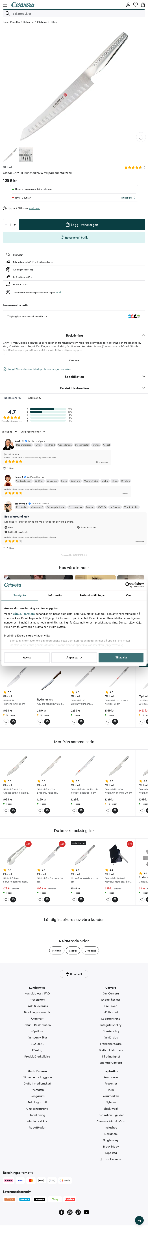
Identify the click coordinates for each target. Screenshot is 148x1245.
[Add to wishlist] (141, 137)
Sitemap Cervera (111, 1062)
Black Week (110, 1108)
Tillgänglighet (111, 1056)
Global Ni (90, 950)
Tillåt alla (121, 657)
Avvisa (27, 657)
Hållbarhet (111, 1012)
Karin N (19, 441)
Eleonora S (21, 503)
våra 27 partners (24, 613)
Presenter (111, 1083)
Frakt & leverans (37, 1006)
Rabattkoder (37, 1127)
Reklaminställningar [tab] (92, 595)
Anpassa (71, 657)
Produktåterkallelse (37, 1056)
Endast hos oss (110, 999)
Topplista (111, 1153)
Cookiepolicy (111, 1031)
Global (73, 950)
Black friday (111, 1146)
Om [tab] (128, 595)
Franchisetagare (111, 1044)
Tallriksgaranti (37, 1102)
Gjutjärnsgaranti (37, 1108)
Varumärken (111, 1096)
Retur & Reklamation (37, 1025)
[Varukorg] (143, 4)
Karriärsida (110, 1037)
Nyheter (111, 1102)
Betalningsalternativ (37, 1012)
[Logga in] (128, 4)
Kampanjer (111, 1077)
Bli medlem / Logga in (37, 1077)
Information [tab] (55, 595)
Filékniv (56, 950)
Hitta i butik (126, 197)
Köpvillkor (37, 1031)
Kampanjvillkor (37, 1037)
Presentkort (37, 999)
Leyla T (19, 477)
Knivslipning (37, 1115)
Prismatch (37, 1090)
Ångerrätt (37, 1018)
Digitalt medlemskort (37, 1083)
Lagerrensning (110, 1018)
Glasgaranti (37, 1096)
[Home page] (23, 6)
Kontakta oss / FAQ (37, 993)
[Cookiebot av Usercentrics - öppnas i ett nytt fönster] (128, 585)
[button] (7, 13)
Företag (37, 1050)
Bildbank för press (111, 1050)
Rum (111, 1090)
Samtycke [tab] (19, 595)
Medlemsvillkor (37, 1121)
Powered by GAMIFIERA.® (74, 554)
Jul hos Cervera (111, 1159)
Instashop (111, 1127)
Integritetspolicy (110, 1025)
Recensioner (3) (13, 397)
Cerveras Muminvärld (111, 1121)
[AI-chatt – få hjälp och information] (139, 1220)
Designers (110, 1134)
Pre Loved (110, 1006)
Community (34, 397)
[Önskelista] (135, 4)
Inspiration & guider (111, 1115)
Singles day (110, 1140)
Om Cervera (111, 993)
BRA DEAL (37, 1044)
